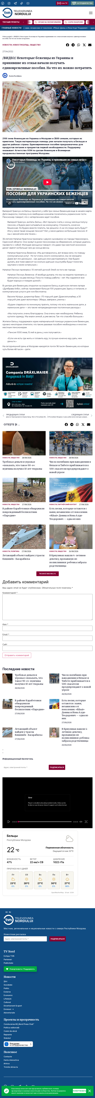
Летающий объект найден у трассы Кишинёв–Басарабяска (28, 731)
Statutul (7, 1038)
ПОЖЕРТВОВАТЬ (79, 1091)
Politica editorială (11, 1027)
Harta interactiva (11, 1060)
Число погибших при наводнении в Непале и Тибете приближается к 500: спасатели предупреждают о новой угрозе (76, 682)
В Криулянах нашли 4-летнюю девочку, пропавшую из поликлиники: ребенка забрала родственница (75, 734)
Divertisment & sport (13, 1006)
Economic (8, 995)
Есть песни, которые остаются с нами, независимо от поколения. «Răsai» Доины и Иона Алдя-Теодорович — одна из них (75, 709)
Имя (5, 624)
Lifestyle (7, 999)
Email (5, 634)
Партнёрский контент (67, 504)
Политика (15, 551)
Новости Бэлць (21, 45)
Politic (6, 988)
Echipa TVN (9, 956)
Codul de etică (10, 1031)
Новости (7, 45)
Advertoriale (9, 1012)
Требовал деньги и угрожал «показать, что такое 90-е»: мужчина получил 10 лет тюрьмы (22, 465)
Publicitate (8, 963)
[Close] (89, 1091)
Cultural (7, 1002)
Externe (7, 992)
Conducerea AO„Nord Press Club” (19, 1024)
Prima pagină (7, 36)
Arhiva (7, 1063)
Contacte (8, 1056)
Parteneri (8, 959)
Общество (35, 45)
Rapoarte (8, 1034)
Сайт (4, 644)
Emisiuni (7, 1009)
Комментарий (9, 593)
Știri (5, 981)
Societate (8, 985)
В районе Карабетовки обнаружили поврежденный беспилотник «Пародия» (23, 512)
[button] (67, 45)
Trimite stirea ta (11, 1067)
